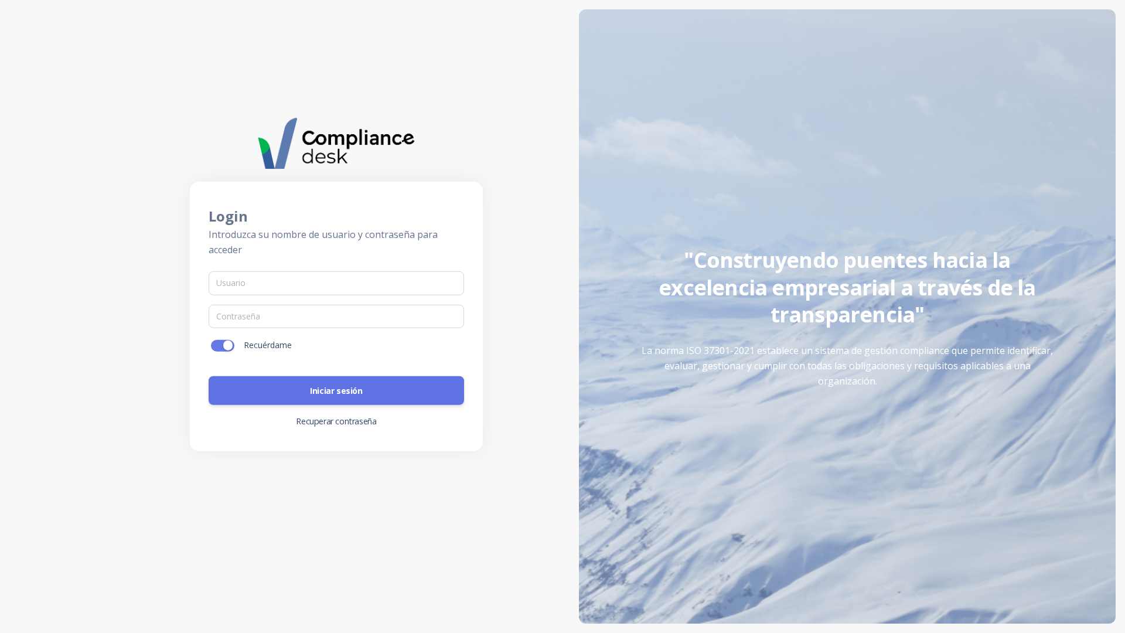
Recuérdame (268, 344)
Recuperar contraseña (336, 420)
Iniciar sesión (336, 390)
